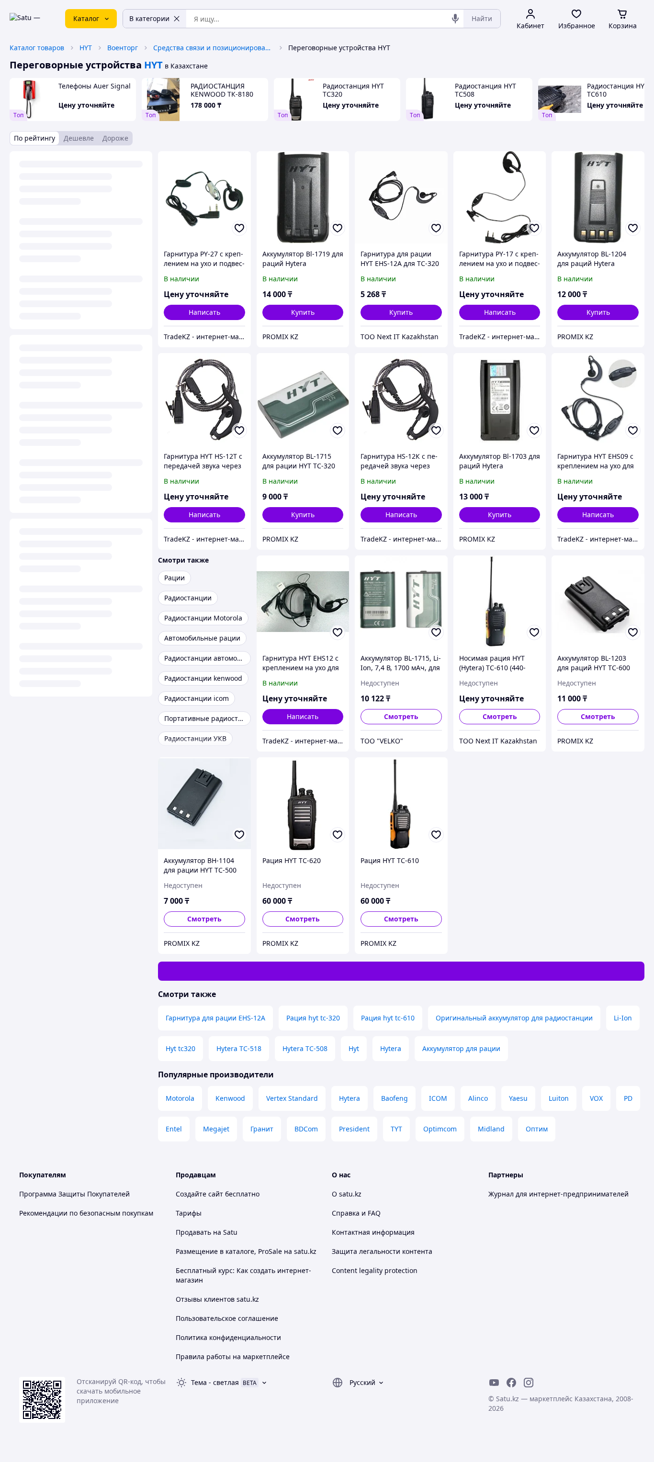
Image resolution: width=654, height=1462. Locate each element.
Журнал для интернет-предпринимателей (558, 1193)
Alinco (478, 1098)
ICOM (438, 1098)
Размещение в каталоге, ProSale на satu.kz (246, 1251)
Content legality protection (374, 1270)
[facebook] (511, 1382)
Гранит (261, 1128)
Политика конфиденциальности (228, 1337)
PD (628, 1098)
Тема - (215, 1382)
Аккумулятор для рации (461, 1048)
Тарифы (189, 1213)
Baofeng (394, 1098)
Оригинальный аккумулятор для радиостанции (514, 1017)
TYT (396, 1128)
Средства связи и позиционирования (213, 47)
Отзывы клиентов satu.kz (217, 1299)
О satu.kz (346, 1193)
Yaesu (518, 1098)
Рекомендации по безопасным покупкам (86, 1213)
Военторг (122, 47)
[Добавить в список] (239, 228)
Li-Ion (623, 1017)
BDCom (306, 1128)
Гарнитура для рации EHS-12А (215, 1017)
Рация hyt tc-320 (313, 1017)
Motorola (180, 1098)
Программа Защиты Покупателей (74, 1193)
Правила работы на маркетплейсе (233, 1356)
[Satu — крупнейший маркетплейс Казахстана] (31, 18)
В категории (149, 18)
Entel (174, 1128)
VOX (596, 1098)
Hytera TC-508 (304, 1048)
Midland (491, 1128)
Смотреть (401, 716)
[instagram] (528, 1382)
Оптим (537, 1128)
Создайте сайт (199, 1193)
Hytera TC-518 (238, 1048)
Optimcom (440, 1128)
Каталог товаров (37, 47)
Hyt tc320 (180, 1048)
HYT (85, 47)
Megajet (216, 1128)
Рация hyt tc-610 (388, 1017)
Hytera (390, 1048)
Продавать (193, 1232)
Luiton (559, 1098)
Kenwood (230, 1098)
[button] (303, 312)
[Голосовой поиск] (455, 19)
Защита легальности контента (382, 1251)
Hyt (354, 1048)
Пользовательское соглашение (227, 1318)
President (354, 1128)
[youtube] (494, 1382)
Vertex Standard (292, 1098)
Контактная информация (373, 1232)
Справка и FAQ (356, 1213)
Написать (204, 312)
